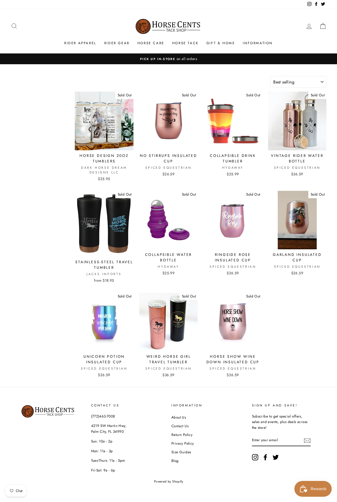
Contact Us (180, 426)
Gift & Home (220, 43)
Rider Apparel (80, 43)
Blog (175, 460)
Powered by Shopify (168, 481)
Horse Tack (185, 43)
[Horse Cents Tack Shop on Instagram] (255, 457)
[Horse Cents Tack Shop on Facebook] (265, 457)
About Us (178, 417)
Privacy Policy (182, 443)
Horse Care (150, 43)
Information (258, 43)
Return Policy (181, 434)
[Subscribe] (307, 440)
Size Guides (181, 452)
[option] (168, 59)
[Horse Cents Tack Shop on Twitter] (275, 457)
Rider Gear (117, 43)
